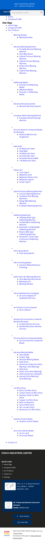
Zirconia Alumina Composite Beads (28, 338)
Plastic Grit (18, 170)
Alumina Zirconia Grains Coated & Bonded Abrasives (28, 320)
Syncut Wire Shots (26, 405)
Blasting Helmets (26, 284)
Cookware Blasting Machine (30, 206)
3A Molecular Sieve (27, 153)
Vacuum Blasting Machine (30, 194)
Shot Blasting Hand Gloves (30, 279)
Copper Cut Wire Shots (28, 400)
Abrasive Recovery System (24, 104)
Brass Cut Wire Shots (28, 390)
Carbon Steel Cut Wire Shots (31, 393)
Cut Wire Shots (20, 388)
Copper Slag (24, 357)
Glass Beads (24, 355)
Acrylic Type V (25, 182)
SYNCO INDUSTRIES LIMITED (24, 5)
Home (10, 17)
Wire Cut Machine (26, 402)
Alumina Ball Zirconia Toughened (28, 135)
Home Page (12, 25)
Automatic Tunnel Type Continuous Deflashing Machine (28, 239)
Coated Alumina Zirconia (29, 324)
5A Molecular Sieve (27, 148)
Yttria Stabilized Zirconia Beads (26, 293)
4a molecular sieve (27, 156)
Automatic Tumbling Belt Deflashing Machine (29, 228)
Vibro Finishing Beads (22, 262)
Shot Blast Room (26, 54)
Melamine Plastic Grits (28, 177)
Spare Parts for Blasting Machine (27, 277)
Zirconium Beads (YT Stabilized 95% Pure (27, 296)
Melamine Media (26, 89)
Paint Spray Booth (21, 251)
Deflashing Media (21, 82)
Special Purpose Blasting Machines (28, 191)
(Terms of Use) (17, 533)
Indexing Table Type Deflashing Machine (27, 218)
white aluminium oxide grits (30, 374)
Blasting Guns (25, 281)
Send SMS (24, 522)
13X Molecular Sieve (27, 160)
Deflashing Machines (22, 215)
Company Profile (15, 19)
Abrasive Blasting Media (23, 352)
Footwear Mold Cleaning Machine (27, 115)
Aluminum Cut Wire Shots (30, 409)
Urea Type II (24, 172)
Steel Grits (23, 369)
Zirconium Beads (26, 435)
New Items (18, 146)
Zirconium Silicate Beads (24, 431)
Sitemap (7, 477)
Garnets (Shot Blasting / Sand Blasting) (29, 377)
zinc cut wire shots (27, 407)
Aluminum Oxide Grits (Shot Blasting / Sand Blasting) (30, 365)
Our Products (13, 30)
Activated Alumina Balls (28, 158)
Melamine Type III (26, 179)
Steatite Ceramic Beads (23, 419)
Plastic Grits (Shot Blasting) (30, 371)
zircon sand (24, 433)
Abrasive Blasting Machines (25, 47)
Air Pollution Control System (25, 307)
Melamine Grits (25, 175)
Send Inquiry (24, 516)
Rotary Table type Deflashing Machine (27, 233)
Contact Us (12, 442)
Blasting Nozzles (20, 35)
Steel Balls (23, 151)
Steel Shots (24, 362)
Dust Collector (25, 310)
